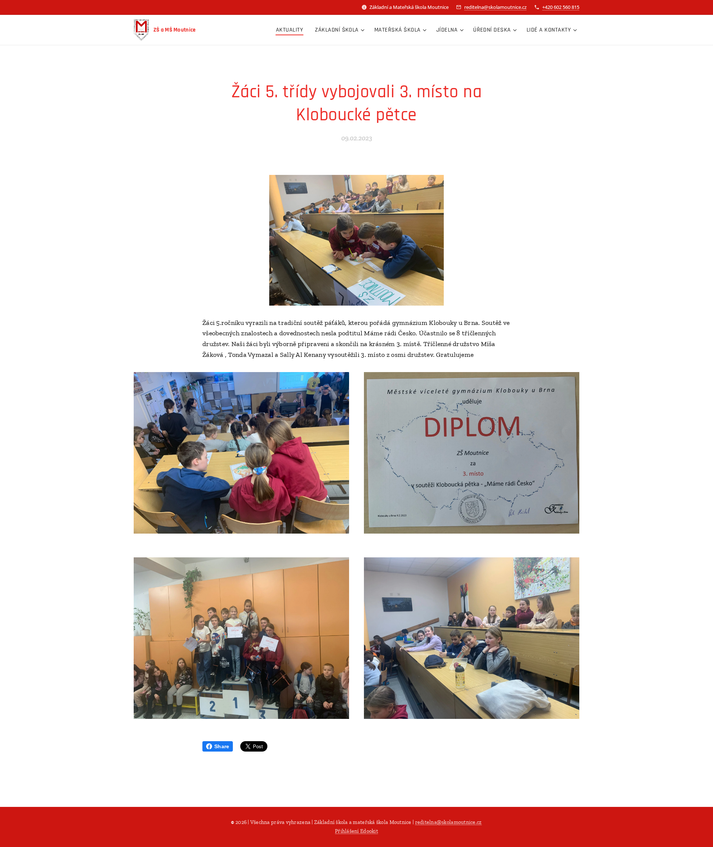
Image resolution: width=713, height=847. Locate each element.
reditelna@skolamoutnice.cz (495, 7)
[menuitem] (291, 30)
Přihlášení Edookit (356, 831)
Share (221, 746)
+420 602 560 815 (560, 7)
